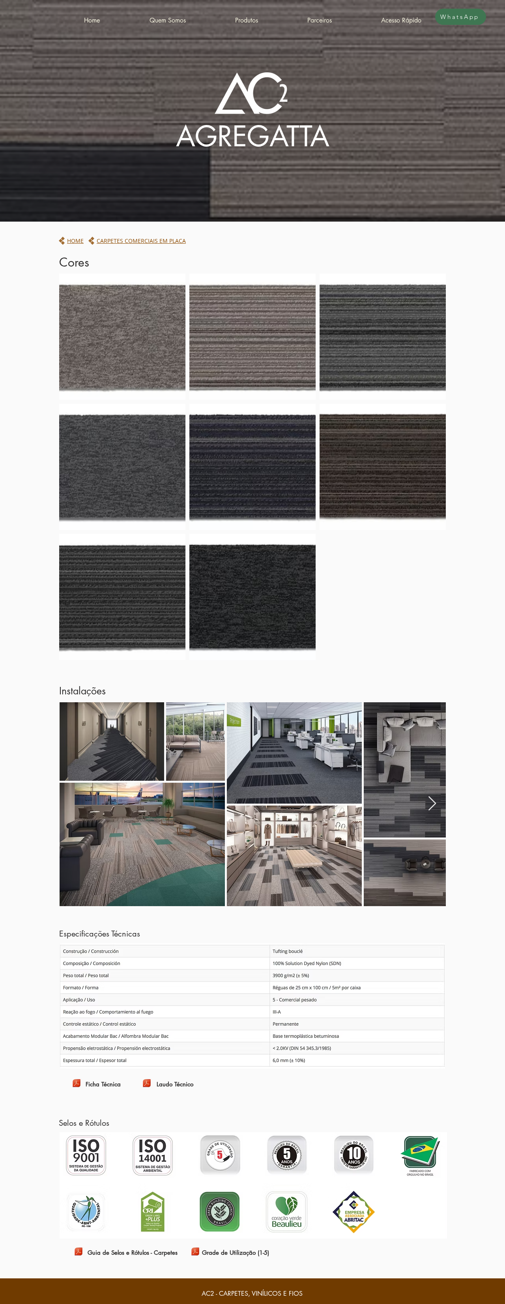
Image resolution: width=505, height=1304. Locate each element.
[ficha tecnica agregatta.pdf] (76, 1084)
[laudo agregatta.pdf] (146, 1084)
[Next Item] (432, 804)
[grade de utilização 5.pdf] (195, 1252)
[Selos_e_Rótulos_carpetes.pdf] (78, 1252)
